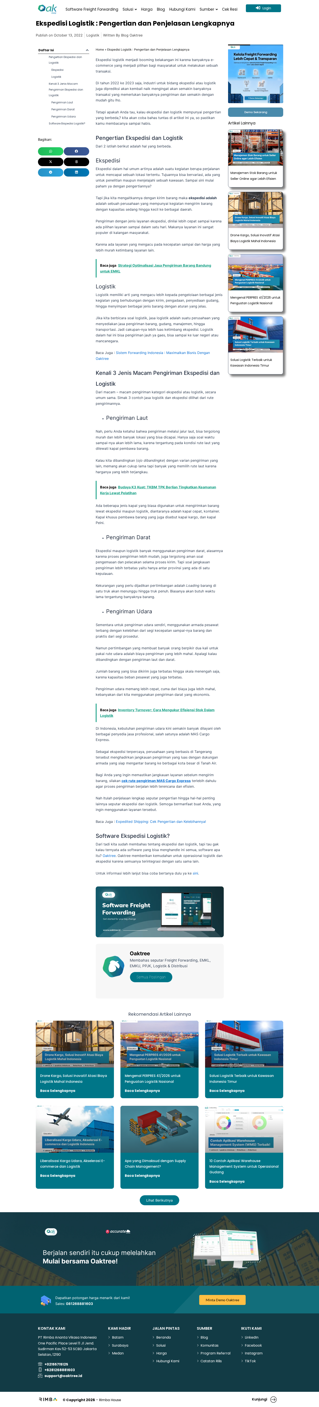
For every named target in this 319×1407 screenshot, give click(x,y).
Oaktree (109, 855)
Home (100, 49)
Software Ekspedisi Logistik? (67, 123)
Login (266, 8)
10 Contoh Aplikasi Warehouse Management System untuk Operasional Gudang (244, 1167)
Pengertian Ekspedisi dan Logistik (65, 59)
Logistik (92, 35)
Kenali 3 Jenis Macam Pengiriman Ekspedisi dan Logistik (66, 89)
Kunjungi (259, 1399)
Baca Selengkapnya (57, 1090)
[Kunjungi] (273, 1399)
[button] (87, 50)
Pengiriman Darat (63, 109)
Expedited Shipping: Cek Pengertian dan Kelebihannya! (161, 821)
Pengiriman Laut (62, 102)
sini (195, 873)
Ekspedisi (57, 70)
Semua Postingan (151, 977)
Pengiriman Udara (63, 116)
